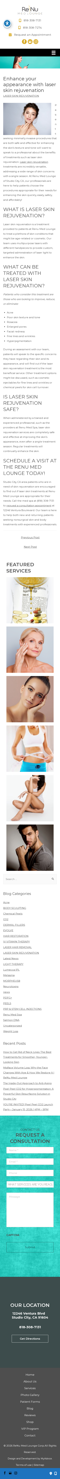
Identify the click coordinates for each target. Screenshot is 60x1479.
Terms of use (24, 1464)
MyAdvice (46, 1458)
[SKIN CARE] (30, 699)
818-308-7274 (32, 27)
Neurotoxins (10, 986)
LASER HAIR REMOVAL (17, 947)
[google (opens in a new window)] (30, 41)
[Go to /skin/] (30, 699)
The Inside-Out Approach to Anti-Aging (27, 1083)
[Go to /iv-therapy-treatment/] (30, 600)
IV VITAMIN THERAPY (16, 941)
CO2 (5, 919)
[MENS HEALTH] (30, 848)
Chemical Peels (12, 913)
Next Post (30, 546)
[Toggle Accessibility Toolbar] (7, 23)
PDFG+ (7, 997)
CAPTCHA (12, 1235)
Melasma (9, 975)
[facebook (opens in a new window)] (25, 41)
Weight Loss (10, 1031)
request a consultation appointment (28, 505)
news (6, 992)
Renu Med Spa (12, 1014)
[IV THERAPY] (30, 600)
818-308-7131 (32, 20)
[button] (30, 1339)
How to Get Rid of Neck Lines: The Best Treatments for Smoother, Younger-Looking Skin (27, 1057)
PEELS (7, 1003)
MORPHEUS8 (11, 980)
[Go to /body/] (30, 798)
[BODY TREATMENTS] (30, 798)
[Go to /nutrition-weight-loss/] (30, 749)
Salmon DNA (11, 1020)
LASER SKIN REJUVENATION (21, 95)
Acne (6, 902)
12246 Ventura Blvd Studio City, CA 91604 (30, 1315)
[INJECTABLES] (30, 650)
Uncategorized (12, 1025)
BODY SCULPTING (14, 908)
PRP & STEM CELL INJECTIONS (22, 1008)
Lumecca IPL (11, 969)
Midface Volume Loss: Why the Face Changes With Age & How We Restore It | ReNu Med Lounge (28, 1072)
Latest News (10, 958)
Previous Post (30, 537)
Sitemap (39, 1464)
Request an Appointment (32, 34)
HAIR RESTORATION (15, 936)
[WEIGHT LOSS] (30, 749)
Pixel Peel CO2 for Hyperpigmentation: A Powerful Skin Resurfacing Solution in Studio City (28, 1093)
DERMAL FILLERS (14, 924)
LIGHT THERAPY (13, 964)
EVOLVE (8, 930)
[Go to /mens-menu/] (30, 848)
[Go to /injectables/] (30, 650)
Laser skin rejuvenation (34, 161)
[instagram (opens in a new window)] (35, 41)
